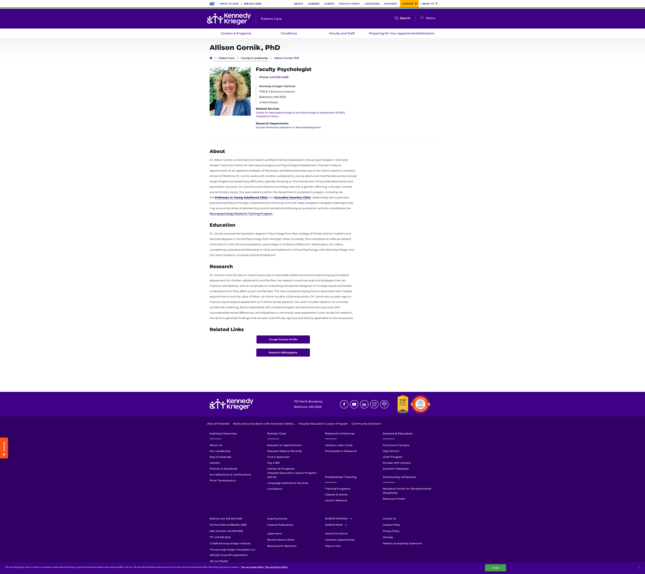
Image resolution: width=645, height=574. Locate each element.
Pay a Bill (273, 462)
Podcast (384, 404)
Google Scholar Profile (283, 339)
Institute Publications (280, 524)
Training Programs (337, 488)
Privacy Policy (391, 531)
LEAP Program (393, 456)
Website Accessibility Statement (402, 543)
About (298, 3)
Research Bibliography (283, 352)
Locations (372, 3)
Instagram (374, 404)
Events (329, 3)
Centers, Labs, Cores (339, 445)
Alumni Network (336, 500)
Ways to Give (229, 3)
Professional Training (341, 477)
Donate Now (334, 524)
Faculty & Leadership (254, 58)
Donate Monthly (336, 518)
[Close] (639, 567)
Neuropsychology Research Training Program (241, 213)
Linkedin (364, 404)
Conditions (289, 33)
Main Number (226, 531)
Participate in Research (341, 451)
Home (211, 58)
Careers (314, 3)
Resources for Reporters (281, 545)
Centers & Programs (236, 33)
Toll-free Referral (228, 524)
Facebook (344, 404)
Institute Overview (223, 433)
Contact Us (389, 518)
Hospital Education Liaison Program (323, 423)
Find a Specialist (278, 456)
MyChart (390, 3)
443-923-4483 (279, 77)
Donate (407, 3)
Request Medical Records (284, 451)
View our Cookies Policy (252, 567)
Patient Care (226, 58)
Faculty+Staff (349, 3)
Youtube (354, 404)
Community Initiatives (399, 477)
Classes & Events (336, 494)
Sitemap (388, 537)
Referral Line (226, 518)
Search (405, 18)
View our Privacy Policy (276, 567)
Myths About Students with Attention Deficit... (264, 423)
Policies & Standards (224, 468)
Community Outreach (366, 423)
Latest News (274, 533)
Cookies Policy (391, 524)
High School (391, 451)
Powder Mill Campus (397, 462)
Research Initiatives (340, 433)
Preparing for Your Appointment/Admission (402, 33)
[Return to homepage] (229, 19)
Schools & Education (398, 433)
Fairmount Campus (396, 445)
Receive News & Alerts (280, 539)
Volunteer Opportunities (340, 539)
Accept (495, 567)
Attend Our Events (336, 533)
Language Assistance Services (287, 483)
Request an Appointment (284, 445)
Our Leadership (220, 451)
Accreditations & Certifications (230, 474)
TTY (220, 537)
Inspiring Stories (277, 518)
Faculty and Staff (341, 33)
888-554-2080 (253, 3)
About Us (216, 445)
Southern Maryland (396, 468)
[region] (322, 568)
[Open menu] (422, 17)
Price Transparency (223, 480)
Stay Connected (220, 456)
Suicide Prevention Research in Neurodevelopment (288, 127)
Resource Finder (394, 498)
